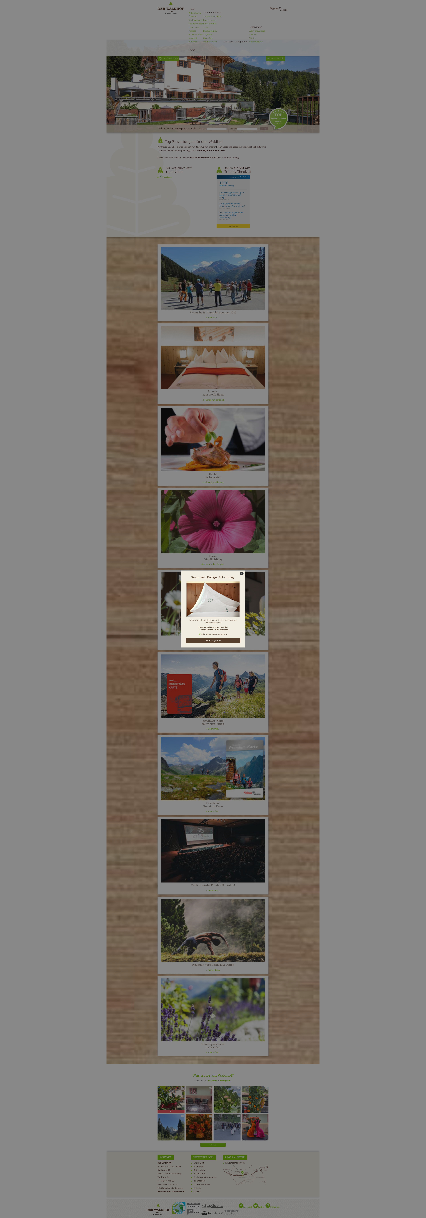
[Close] (242, 573)
